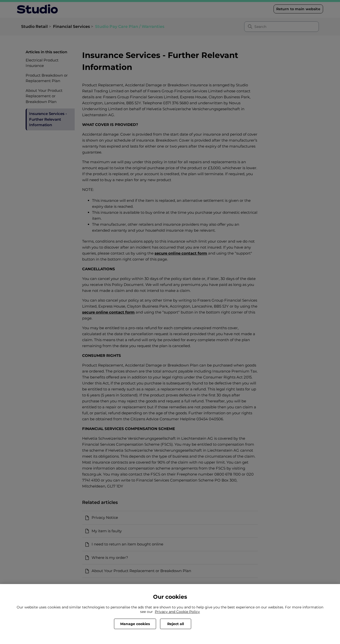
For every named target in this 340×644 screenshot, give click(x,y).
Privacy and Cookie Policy (177, 611)
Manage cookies (135, 624)
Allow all (210, 624)
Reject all (175, 624)
